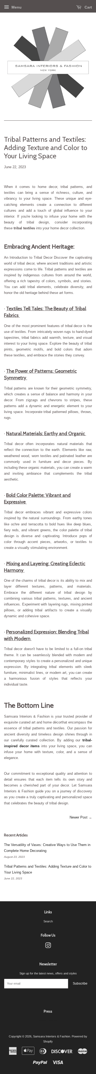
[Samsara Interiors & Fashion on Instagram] (48, 946)
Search (48, 921)
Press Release (48, 1020)
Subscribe (80, 983)
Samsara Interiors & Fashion (51, 1036)
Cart (87, 7)
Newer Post (78, 817)
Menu (16, 7)
